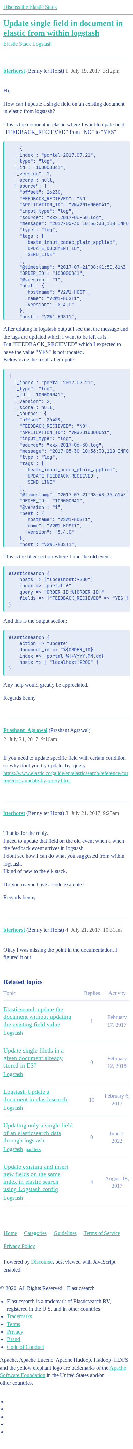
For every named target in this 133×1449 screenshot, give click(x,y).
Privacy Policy (19, 1246)
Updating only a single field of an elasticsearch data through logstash (38, 1133)
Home (10, 1233)
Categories (35, 1233)
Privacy (15, 1332)
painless (33, 1149)
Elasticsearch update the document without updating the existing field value (37, 1017)
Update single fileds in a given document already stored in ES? (33, 1058)
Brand (13, 1339)
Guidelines (65, 1233)
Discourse (42, 1262)
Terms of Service (102, 1233)
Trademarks (19, 1316)
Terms (13, 1324)
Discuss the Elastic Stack (30, 7)
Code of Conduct (25, 1347)
